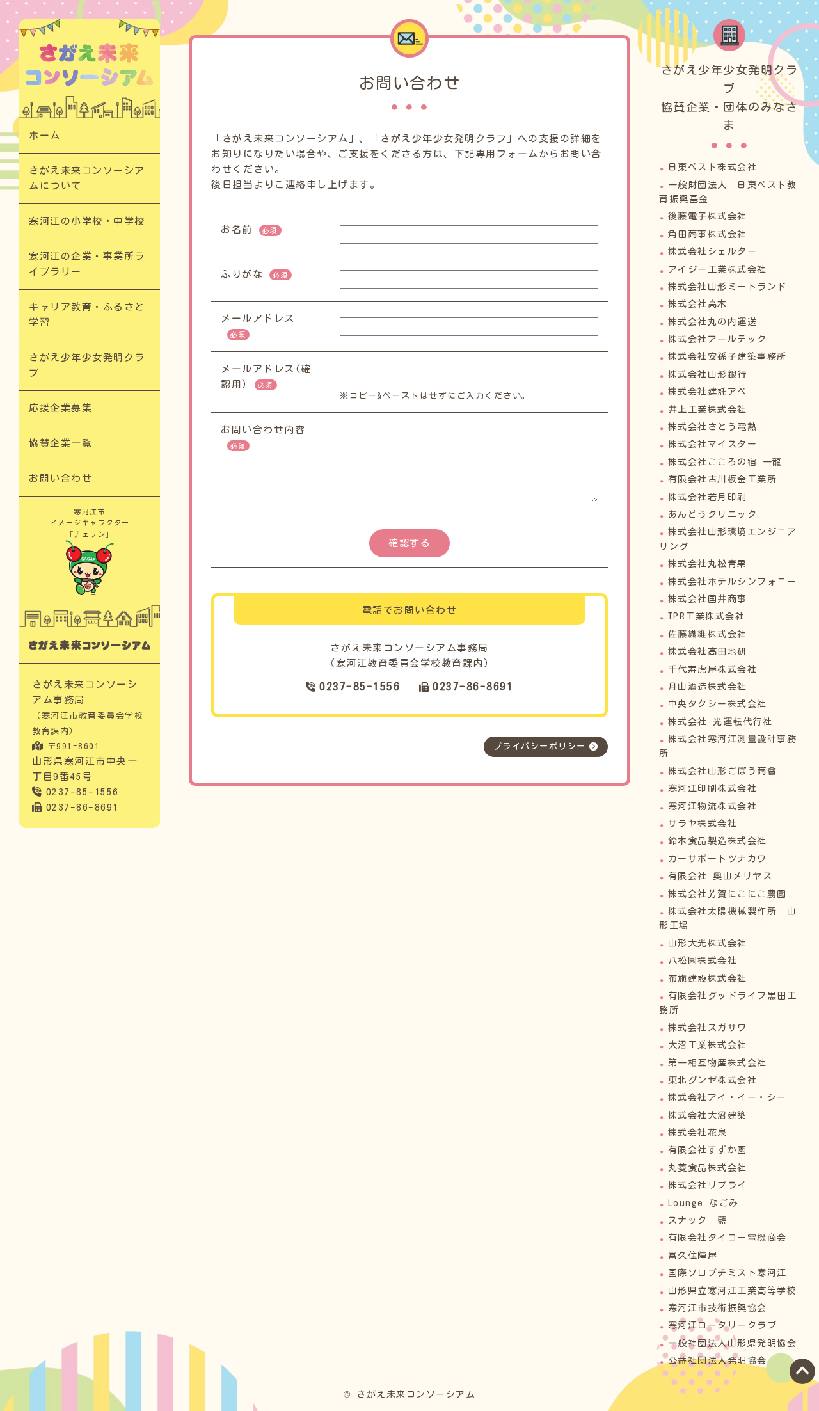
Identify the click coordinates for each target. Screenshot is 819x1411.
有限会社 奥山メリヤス (720, 876)
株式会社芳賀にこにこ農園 (727, 893)
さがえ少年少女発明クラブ (87, 365)
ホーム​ (45, 135)
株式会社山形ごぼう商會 (722, 771)
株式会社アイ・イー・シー (727, 1097)
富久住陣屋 (693, 1255)
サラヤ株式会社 (703, 823)
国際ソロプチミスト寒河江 (727, 1272)
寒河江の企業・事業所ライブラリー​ (87, 263)
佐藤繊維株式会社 (707, 634)
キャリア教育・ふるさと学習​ (87, 314)
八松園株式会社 (703, 960)
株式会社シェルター (713, 251)
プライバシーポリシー (539, 746)
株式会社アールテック (717, 339)
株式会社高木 (698, 303)
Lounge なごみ (703, 1203)
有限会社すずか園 (707, 1149)
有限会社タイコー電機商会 (727, 1237)
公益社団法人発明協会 (717, 1360)
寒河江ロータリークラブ (722, 1325)
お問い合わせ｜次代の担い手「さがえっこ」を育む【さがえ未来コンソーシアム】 (89, 64)
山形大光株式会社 (707, 943)
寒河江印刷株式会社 (713, 788)
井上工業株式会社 (707, 409)
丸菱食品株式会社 (707, 1167)
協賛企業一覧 (60, 443)
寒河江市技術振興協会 (717, 1307)
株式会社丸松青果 (707, 563)
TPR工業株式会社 (706, 616)
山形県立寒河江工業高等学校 (732, 1290)
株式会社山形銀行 (707, 374)
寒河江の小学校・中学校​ (87, 221)
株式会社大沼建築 (707, 1115)
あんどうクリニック (713, 514)
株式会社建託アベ (707, 391)
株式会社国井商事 (707, 598)
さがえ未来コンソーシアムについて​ (87, 178)
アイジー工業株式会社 (717, 269)
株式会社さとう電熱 (713, 426)
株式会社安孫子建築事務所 (727, 356)
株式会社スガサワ (707, 1027)
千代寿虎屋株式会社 (713, 669)
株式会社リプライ (707, 1185)
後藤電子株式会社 (707, 216)
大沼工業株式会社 (707, 1044)
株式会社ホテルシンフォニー (732, 581)
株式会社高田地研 (707, 651)
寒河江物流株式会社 (713, 806)
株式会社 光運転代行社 (720, 721)
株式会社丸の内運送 (713, 321)
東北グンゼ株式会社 (713, 1080)
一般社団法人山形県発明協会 (732, 1343)
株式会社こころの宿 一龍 (725, 462)
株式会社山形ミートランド (727, 286)
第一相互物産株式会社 (717, 1062)
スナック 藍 (698, 1220)
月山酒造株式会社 (707, 686)
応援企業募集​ (60, 408)
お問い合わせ (60, 478)
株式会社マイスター (713, 444)
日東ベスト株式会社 (713, 167)
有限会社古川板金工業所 (722, 479)
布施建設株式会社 (707, 978)
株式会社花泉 (698, 1132)
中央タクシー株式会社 (717, 703)
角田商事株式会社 (707, 234)
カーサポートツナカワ (717, 858)
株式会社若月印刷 (707, 497)
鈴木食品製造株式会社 (717, 840)
